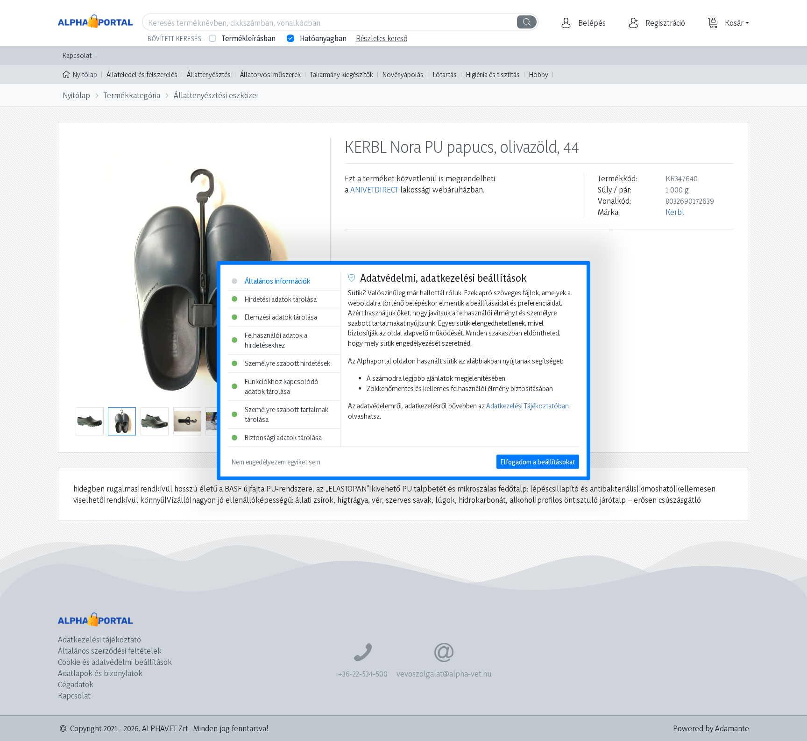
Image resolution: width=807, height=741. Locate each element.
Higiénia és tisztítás (493, 74)
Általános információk (277, 281)
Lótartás (445, 74)
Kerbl (674, 212)
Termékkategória (132, 95)
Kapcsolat (77, 55)
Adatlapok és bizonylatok (100, 673)
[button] (590, 23)
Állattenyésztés (209, 74)
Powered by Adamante (711, 728)
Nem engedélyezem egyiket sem (276, 461)
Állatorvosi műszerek (270, 74)
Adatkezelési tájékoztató (99, 639)
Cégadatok (75, 684)
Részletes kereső (381, 38)
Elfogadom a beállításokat (538, 461)
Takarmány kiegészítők (341, 74)
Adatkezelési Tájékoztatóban (527, 405)
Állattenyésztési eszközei (216, 95)
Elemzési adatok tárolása (281, 317)
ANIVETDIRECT (374, 189)
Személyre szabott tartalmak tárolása (286, 414)
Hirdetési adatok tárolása (281, 298)
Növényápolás (403, 74)
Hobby (538, 74)
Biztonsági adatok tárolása (283, 437)
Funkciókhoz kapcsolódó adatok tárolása (282, 386)
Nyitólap (85, 74)
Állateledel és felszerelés (141, 74)
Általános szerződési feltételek (110, 651)
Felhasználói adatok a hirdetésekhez (276, 339)
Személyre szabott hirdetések (287, 363)
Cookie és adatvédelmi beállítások (115, 662)
